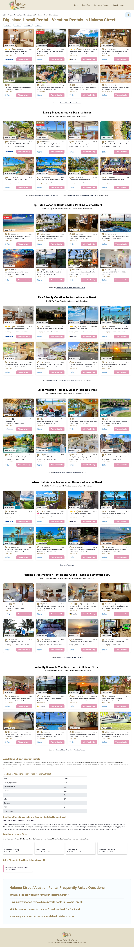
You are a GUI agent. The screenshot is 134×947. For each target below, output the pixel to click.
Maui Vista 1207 (10, 606)
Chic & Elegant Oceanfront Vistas (80, 513)
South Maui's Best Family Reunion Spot (49, 144)
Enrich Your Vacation (101, 5)
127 (65, 791)
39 (65, 795)
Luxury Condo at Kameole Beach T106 (17, 328)
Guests (28, 25)
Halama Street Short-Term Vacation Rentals (70, 750)
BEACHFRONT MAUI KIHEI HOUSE (47, 421)
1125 (65, 783)
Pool (4, 820)
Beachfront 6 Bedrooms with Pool (80, 179)
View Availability (24, 59)
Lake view (21, 820)
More (38, 25)
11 (65, 803)
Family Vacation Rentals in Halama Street (68, 473)
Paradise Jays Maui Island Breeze (48, 642)
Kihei (11, 55)
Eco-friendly (30, 820)
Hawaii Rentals (118, 5)
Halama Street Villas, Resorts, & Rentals (83, 195)
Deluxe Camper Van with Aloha (14, 642)
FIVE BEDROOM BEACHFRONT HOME (16, 179)
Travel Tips (86, 5)
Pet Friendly (12, 820)
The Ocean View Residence (78, 328)
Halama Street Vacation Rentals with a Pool (70, 288)
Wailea (43, 91)
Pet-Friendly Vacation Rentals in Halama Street (64, 380)
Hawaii (6, 55)
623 (65, 787)
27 (65, 799)
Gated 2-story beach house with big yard (50, 328)
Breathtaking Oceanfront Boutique (16, 51)
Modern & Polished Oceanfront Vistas (82, 51)
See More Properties (67, 565)
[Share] (128, 14)
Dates (7, 25)
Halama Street (110, 91)
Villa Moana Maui (10, 421)
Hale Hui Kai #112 (10, 513)
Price (17, 25)
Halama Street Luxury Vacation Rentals (45, 195)
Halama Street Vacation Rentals (70, 103)
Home (75, 5)
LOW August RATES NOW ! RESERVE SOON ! (83, 87)
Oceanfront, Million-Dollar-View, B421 (49, 272)
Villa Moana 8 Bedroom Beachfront (113, 179)
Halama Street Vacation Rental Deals (70, 657)
